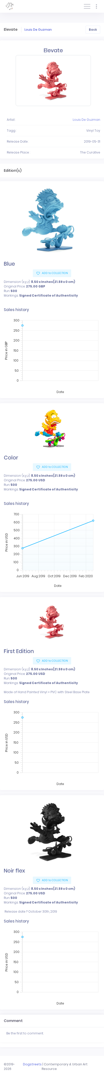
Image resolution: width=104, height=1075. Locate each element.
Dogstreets (32, 1064)
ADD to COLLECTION (54, 273)
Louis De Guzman (38, 29)
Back (93, 29)
